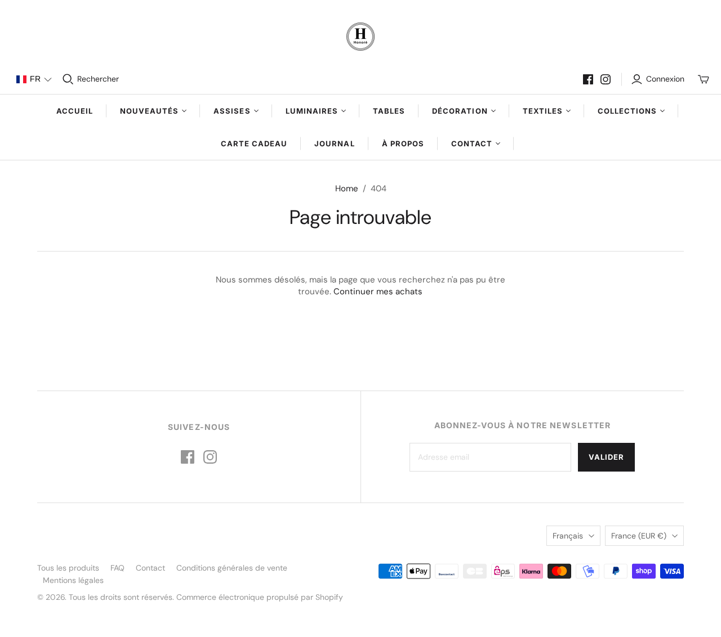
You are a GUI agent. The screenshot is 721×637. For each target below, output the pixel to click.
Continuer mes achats (377, 291)
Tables (389, 110)
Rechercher (98, 79)
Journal (334, 143)
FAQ (117, 568)
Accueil (74, 110)
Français (568, 536)
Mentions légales (73, 580)
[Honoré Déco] (360, 37)
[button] (34, 79)
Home (346, 188)
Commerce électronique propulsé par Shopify (259, 597)
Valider (606, 456)
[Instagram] (605, 79)
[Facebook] (588, 79)
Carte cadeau (254, 143)
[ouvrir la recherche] (68, 79)
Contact (150, 568)
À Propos (403, 143)
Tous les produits (68, 568)
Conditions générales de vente (231, 568)
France (638, 536)
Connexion (665, 79)
